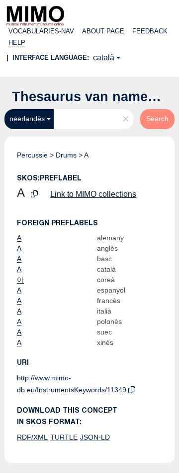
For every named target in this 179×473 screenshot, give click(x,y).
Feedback (150, 31)
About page (103, 31)
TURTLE (64, 437)
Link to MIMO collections (93, 194)
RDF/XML (32, 437)
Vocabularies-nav (41, 31)
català (103, 57)
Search (157, 119)
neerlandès (27, 119)
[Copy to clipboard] (34, 194)
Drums (66, 155)
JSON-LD (95, 437)
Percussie (32, 155)
